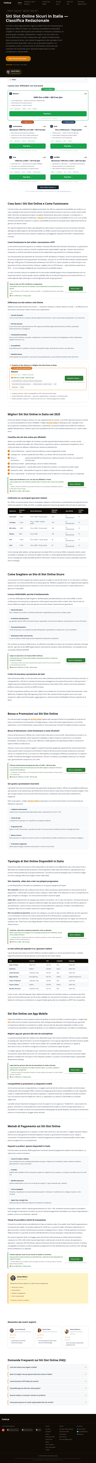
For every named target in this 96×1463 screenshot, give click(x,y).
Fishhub (7, 3)
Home (20, 2)
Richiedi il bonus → (74, 378)
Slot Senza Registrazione (82, 3)
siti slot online (52, 423)
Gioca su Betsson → (76, 484)
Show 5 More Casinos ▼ (48, 187)
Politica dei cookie (50, 1437)
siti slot (40, 218)
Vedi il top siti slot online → (18, 58)
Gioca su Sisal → (76, 288)
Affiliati (47, 1442)
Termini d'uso (48, 1439)
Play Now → (48, 114)
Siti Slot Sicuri (58, 3)
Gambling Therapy (12, 1430)
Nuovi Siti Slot (70, 3)
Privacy (47, 1434)
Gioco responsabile (50, 1447)
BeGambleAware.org (65, 191)
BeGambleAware (27, 1430)
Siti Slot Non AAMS (46, 3)
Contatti (47, 1450)
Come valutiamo (49, 1444)
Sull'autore (48, 1431)
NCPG (38, 1430)
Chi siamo (48, 1429)
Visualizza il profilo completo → (20, 1300)
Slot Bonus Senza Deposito (29, 3)
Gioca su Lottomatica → (75, 660)
